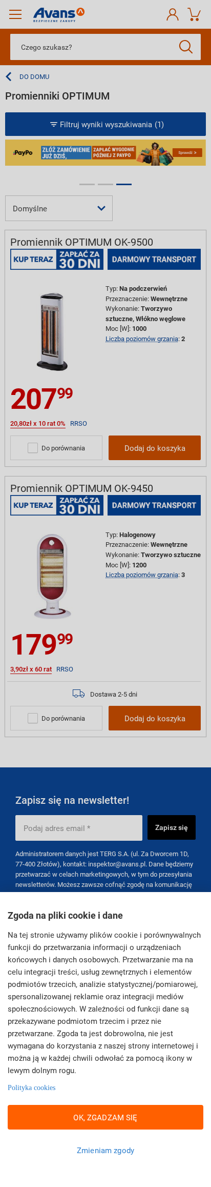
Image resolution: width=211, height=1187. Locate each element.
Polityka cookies (31, 1088)
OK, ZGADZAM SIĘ (105, 1117)
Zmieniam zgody (105, 1150)
